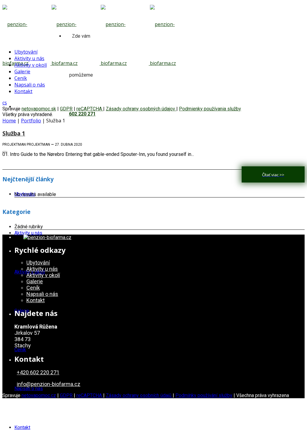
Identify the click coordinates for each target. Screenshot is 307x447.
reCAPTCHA (89, 395)
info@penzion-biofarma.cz (48, 384)
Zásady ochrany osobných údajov (141, 109)
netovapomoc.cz (39, 395)
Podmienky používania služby (210, 109)
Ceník (20, 349)
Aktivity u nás (28, 233)
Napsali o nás (28, 388)
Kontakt (22, 427)
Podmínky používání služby (203, 395)
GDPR (66, 395)
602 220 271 (82, 114)
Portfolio (31, 120)
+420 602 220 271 (38, 372)
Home (9, 120)
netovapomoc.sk (39, 109)
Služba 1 (13, 133)
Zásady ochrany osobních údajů (139, 395)
